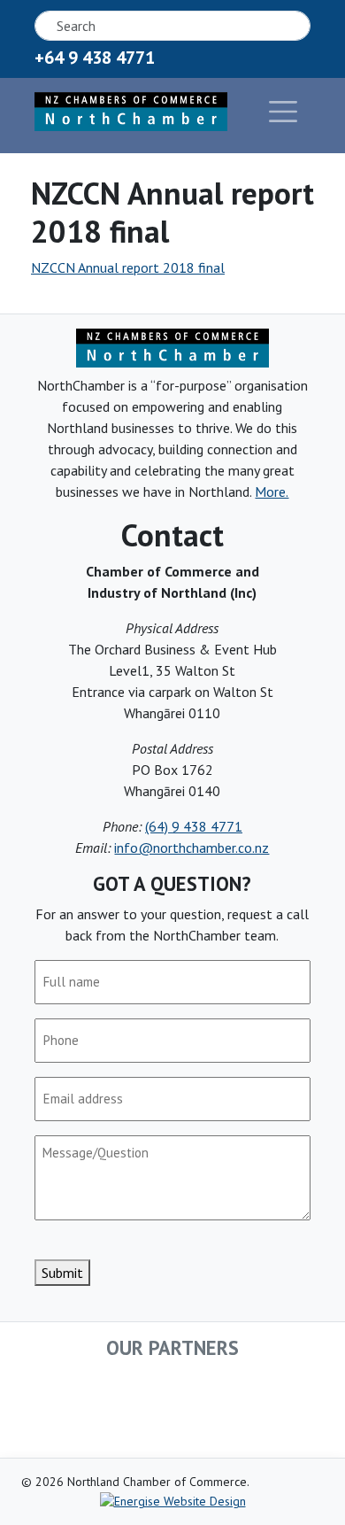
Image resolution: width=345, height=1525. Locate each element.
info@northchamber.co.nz (191, 847)
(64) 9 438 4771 (193, 826)
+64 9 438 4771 (94, 57)
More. (271, 491)
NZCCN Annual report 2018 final (128, 267)
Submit (62, 1272)
